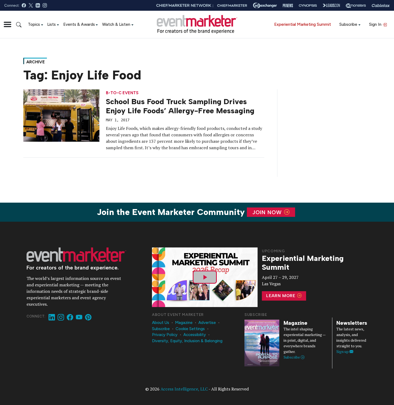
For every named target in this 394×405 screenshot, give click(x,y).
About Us (160, 322)
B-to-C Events (122, 93)
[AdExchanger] (265, 5)
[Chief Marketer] (232, 5)
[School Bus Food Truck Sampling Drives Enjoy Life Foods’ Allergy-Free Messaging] (61, 115)
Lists (51, 24)
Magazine (183, 322)
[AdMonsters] (356, 5)
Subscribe (348, 24)
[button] (7, 24)
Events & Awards (79, 24)
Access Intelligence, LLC (184, 389)
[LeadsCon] (331, 5)
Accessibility (194, 334)
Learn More (281, 295)
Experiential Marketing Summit (302, 24)
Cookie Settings (190, 328)
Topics (34, 24)
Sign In (375, 24)
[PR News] (288, 5)
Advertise (207, 322)
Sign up (343, 351)
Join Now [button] (268, 212)
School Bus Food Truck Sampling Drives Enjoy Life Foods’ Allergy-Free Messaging (180, 106)
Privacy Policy (164, 334)
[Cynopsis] (308, 5)
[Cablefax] (381, 5)
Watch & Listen (116, 24)
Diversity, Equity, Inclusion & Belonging (187, 340)
